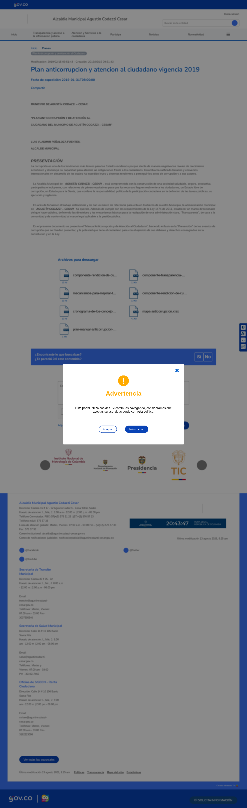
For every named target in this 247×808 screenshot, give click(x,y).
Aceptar (108, 429)
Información (136, 429)
